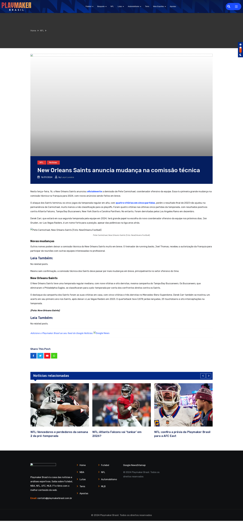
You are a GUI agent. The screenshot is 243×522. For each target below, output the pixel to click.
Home (33, 30)
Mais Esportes (158, 6)
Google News (130, 465)
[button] (202, 375)
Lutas (120, 6)
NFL (112, 6)
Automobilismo (133, 6)
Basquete (101, 6)
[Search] (228, 6)
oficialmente (94, 191)
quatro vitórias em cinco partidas (135, 203)
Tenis (147, 6)
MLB (103, 486)
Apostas (173, 6)
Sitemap (141, 465)
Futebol (88, 6)
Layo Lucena (67, 177)
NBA (82, 472)
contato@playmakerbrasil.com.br (54, 498)
